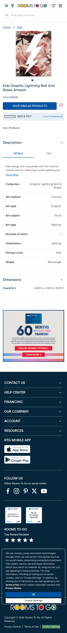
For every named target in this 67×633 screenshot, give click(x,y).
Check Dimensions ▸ (53, 116)
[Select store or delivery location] (12, 6)
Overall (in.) (9, 288)
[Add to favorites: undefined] (61, 105)
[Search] (6, 15)
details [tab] (18, 153)
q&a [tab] (48, 153)
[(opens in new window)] (7, 491)
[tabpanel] (33, 214)
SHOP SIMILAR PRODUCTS (30, 106)
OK (33, 594)
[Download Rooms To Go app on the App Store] (17, 449)
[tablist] (33, 154)
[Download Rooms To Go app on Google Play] (17, 460)
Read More (12, 175)
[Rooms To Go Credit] (33, 331)
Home (7, 27)
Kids (19, 27)
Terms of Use (31, 626)
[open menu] (6, 5)
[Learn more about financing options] (33, 357)
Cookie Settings (51, 626)
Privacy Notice (12, 626)
